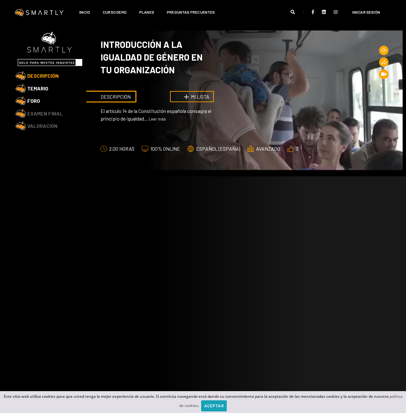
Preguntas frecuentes (191, 12)
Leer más (157, 118)
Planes (146, 12)
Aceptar (214, 405)
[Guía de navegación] (384, 74)
